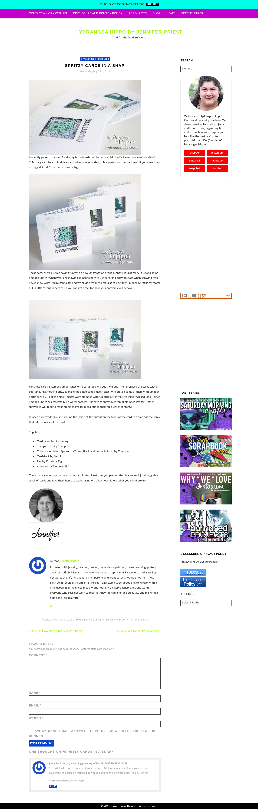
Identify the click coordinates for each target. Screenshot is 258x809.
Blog (156, 13)
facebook (194, 152)
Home (170, 13)
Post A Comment (139, 620)
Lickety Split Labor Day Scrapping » (139, 631)
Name (35, 692)
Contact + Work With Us (48, 13)
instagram (217, 152)
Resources (137, 13)
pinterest (194, 160)
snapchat (194, 168)
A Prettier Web (148, 806)
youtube (217, 160)
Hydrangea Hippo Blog (95, 58)
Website (36, 718)
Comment (38, 655)
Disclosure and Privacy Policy (98, 13)
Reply (53, 786)
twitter (217, 168)
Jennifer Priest (69, 561)
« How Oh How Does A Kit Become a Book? (56, 631)
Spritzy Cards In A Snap (95, 65)
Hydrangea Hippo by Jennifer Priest (129, 32)
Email (35, 705)
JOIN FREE (152, 4)
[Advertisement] (206, 234)
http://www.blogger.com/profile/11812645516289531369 (95, 763)
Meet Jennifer (192, 13)
